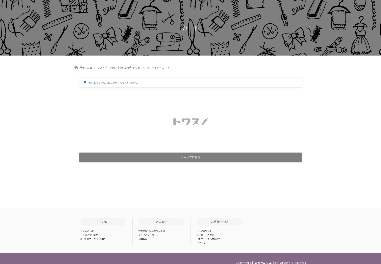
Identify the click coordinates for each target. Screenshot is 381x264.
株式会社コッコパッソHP (92, 239)
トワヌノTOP (86, 230)
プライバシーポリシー (149, 234)
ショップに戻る (190, 157)
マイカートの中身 (205, 234)
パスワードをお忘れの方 (208, 239)
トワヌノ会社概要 (89, 234)
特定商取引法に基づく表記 (152, 230)
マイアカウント (204, 230)
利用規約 (143, 239)
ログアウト (201, 243)
